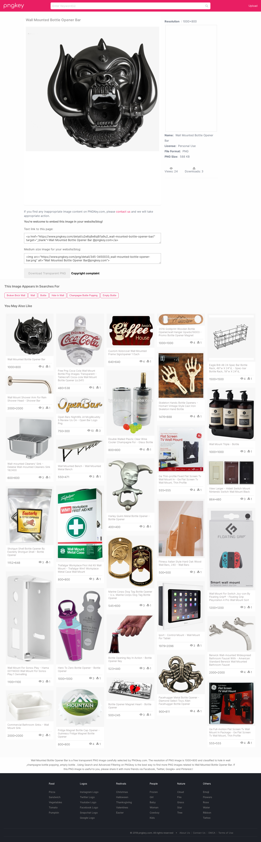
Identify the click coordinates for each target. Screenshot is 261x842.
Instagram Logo (89, 791)
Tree (179, 812)
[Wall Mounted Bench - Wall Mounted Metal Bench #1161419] (80, 451)
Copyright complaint (85, 273)
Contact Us (199, 832)
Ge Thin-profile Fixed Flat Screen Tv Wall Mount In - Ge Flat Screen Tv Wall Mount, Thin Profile (180, 479)
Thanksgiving (124, 802)
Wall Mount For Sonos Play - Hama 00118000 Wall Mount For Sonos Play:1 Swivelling (28, 671)
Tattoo (206, 817)
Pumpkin (54, 812)
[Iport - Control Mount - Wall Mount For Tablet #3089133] (181, 606)
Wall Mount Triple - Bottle (224, 444)
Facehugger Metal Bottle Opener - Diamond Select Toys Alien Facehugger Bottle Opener (179, 700)
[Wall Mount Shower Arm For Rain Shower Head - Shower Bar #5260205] (30, 384)
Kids (152, 817)
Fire (179, 797)
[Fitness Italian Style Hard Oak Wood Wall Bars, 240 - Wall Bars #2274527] (181, 528)
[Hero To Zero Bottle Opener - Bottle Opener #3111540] (80, 626)
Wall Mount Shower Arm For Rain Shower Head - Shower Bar (26, 399)
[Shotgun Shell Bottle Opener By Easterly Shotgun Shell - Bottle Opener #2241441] (30, 515)
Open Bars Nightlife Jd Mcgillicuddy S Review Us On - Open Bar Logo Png (79, 420)
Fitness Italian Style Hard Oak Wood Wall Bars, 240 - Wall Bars (180, 563)
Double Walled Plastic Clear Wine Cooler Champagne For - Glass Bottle (130, 440)
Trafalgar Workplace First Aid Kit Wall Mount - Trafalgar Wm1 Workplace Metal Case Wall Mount (79, 568)
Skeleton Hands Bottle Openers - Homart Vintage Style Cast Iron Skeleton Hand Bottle (178, 406)
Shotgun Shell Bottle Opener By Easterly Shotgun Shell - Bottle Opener (26, 551)
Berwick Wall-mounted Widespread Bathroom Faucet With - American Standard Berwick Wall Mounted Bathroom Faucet (230, 660)
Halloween (122, 797)
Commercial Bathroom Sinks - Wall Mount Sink (28, 726)
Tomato (53, 807)
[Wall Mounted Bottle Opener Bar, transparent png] (92, 89)
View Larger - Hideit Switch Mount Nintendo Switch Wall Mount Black (229, 490)
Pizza (52, 791)
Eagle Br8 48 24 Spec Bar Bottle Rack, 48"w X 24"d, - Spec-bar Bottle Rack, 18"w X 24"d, (228, 368)
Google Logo (87, 817)
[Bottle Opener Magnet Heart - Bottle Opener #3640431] (130, 689)
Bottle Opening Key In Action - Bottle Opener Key (130, 659)
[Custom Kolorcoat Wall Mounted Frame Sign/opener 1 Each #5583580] (130, 331)
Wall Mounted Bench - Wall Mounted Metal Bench (79, 467)
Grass (180, 802)
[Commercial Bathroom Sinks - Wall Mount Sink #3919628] (30, 705)
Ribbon (207, 812)
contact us (123, 211)
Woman (154, 807)
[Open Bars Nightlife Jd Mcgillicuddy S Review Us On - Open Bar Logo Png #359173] (80, 405)
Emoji (206, 791)
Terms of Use (225, 832)
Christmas (122, 791)
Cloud (180, 791)
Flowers (207, 797)
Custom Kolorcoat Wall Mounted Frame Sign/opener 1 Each (127, 352)
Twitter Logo (87, 797)
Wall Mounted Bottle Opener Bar (26, 359)
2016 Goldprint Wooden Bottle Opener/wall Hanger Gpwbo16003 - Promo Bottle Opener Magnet (180, 332)
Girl (151, 797)
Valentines (122, 807)
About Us (185, 832)
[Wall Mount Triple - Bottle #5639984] (231, 414)
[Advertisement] (68, 178)
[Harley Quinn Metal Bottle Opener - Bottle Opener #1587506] (130, 485)
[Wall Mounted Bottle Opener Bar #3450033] (30, 335)
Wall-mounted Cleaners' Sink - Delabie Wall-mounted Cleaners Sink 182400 (28, 467)
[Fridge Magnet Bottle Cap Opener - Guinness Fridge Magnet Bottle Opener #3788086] (80, 707)
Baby (153, 802)
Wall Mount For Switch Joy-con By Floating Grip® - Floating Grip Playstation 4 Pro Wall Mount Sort (229, 596)
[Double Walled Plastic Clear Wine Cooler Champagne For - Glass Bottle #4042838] (130, 403)
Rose (206, 802)
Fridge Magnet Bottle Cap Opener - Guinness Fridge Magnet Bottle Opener (79, 733)
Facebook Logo (89, 807)
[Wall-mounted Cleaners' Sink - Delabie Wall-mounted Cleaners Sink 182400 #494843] (30, 438)
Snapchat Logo (89, 812)
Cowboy (154, 812)
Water (206, 807)
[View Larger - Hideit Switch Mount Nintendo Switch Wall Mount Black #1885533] (231, 472)
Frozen (154, 791)
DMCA (211, 832)
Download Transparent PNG (47, 273)
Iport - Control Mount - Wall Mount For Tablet (179, 637)
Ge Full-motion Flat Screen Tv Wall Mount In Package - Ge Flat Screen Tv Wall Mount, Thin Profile (230, 732)
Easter (120, 812)
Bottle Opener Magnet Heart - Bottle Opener (129, 706)
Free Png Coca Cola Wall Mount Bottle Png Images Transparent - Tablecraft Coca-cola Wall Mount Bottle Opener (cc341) (77, 375)
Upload (253, 5)
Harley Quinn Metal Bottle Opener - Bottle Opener (129, 517)
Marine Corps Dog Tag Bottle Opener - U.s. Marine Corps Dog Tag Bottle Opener (130, 595)
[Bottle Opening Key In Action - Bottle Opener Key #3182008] (130, 634)
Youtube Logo (88, 802)
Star (179, 807)
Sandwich (54, 797)
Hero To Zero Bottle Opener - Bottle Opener (79, 669)
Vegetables (55, 802)
